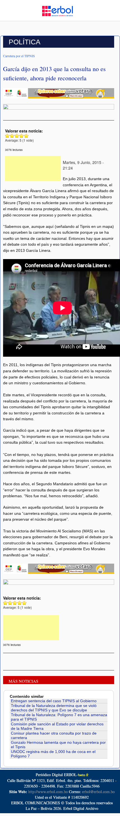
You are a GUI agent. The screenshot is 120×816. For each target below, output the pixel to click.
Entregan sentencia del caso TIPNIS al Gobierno (54, 701)
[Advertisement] (33, 168)
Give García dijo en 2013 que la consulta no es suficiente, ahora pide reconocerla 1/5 (7, 136)
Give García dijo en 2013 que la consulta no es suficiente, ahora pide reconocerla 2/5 (12, 136)
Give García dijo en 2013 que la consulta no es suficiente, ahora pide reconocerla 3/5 (17, 136)
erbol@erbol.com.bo (98, 791)
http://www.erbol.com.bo (48, 791)
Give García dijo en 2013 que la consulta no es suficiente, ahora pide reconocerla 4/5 (21, 136)
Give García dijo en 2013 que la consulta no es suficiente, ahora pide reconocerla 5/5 (26, 136)
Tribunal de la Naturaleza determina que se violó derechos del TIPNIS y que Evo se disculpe (54, 707)
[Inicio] (57, 10)
